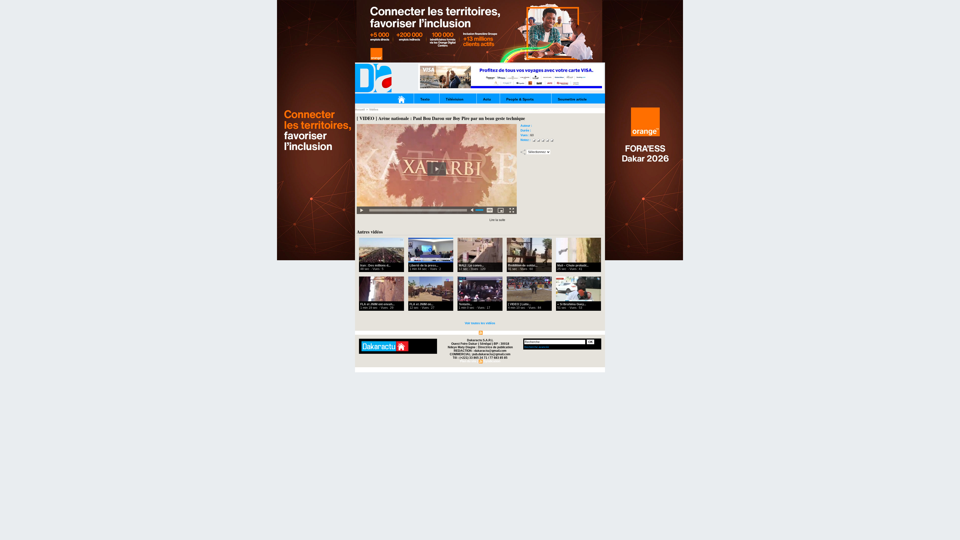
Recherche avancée (536, 347)
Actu (487, 99)
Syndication (492, 332)
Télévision (455, 99)
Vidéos (373, 109)
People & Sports (520, 99)
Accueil (360, 109)
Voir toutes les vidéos (480, 323)
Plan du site (468, 332)
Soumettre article (572, 99)
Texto (425, 99)
